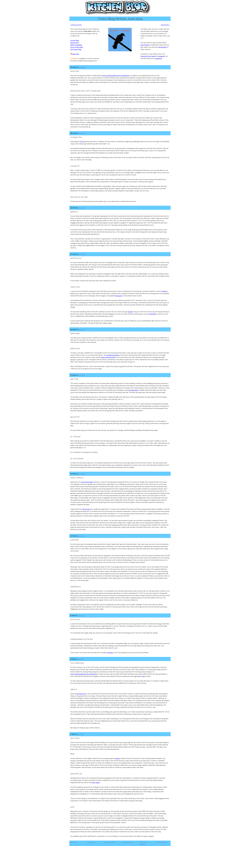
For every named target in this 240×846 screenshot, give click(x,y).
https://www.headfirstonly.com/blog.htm (115, 75)
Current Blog (74, 40)
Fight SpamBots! (162, 842)
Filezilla (129, 312)
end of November (87, 482)
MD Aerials (86, 509)
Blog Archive (74, 43)
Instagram (161, 56)
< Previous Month (76, 25)
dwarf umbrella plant (108, 357)
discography (162, 47)
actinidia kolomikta (112, 355)
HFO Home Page (75, 49)
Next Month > (165, 25)
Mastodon (158, 58)
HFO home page (110, 842)
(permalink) (81, 67)
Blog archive (91, 842)
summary (110, 652)
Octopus (117, 758)
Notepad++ (119, 296)
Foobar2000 (134, 390)
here (143, 676)
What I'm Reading (76, 45)
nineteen (164, 291)
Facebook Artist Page (148, 56)
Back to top (73, 842)
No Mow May (81, 694)
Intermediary (145, 45)
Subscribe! (75, 54)
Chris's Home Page (76, 47)
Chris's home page (128, 842)
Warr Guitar (96, 782)
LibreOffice (152, 314)
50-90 (82, 141)
